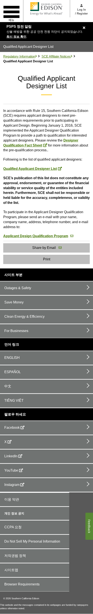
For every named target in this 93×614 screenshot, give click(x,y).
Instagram (11, 485)
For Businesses (16, 331)
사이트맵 (11, 570)
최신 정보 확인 (16, 36)
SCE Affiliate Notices (56, 56)
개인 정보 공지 (14, 513)
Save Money (14, 302)
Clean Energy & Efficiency (24, 316)
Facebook (12, 427)
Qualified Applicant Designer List (30, 169)
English (12, 357)
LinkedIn (11, 456)
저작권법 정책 (15, 556)
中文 (7, 386)
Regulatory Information (19, 56)
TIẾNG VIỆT (14, 400)
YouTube (11, 470)
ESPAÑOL (12, 372)
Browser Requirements (22, 584)
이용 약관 (11, 499)
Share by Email (44, 248)
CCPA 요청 (13, 527)
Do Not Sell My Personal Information (32, 541)
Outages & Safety (17, 288)
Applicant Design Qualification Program (35, 236)
